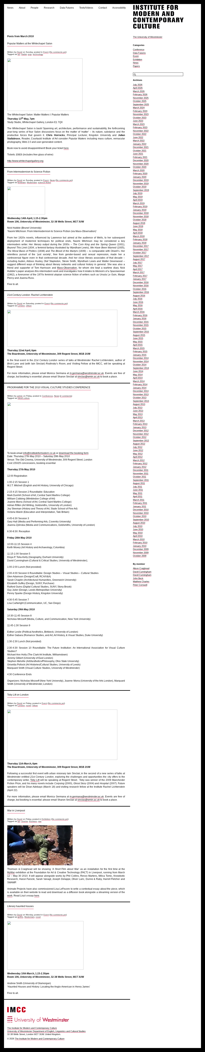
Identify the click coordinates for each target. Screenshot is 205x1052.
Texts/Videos (86, 7)
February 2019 (140, 206)
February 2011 (140, 503)
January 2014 (139, 388)
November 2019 (141, 183)
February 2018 (140, 239)
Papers (136, 66)
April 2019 (138, 200)
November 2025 (141, 98)
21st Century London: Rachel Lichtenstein (30, 295)
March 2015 (139, 348)
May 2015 (138, 341)
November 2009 (141, 552)
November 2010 (141, 513)
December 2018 (141, 213)
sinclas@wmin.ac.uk (88, 376)
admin (20, 396)
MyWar (11, 872)
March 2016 (139, 312)
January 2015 (139, 355)
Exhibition (46, 819)
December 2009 (141, 549)
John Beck (138, 578)
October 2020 (139, 167)
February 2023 (140, 127)
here (66, 148)
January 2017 (139, 279)
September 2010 (141, 519)
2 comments (65, 396)
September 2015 (141, 331)
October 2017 (139, 252)
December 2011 (140, 470)
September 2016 (141, 292)
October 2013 (139, 397)
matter (24, 54)
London (21, 306)
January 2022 (139, 144)
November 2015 (141, 325)
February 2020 (140, 173)
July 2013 (137, 407)
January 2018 (139, 243)
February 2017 (140, 276)
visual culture (24, 398)
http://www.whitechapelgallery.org (25, 161)
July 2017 (137, 262)
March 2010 (139, 539)
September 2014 (141, 368)
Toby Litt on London (18, 694)
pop (30, 54)
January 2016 (139, 318)
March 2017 (139, 272)
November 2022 (141, 131)
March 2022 (139, 140)
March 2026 (139, 91)
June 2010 (138, 529)
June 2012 (138, 450)
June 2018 (138, 226)
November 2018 (141, 216)
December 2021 (141, 147)
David (19, 52)
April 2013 (138, 417)
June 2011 (138, 490)
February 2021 (140, 157)
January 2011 (139, 506)
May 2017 (138, 266)
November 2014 (141, 361)
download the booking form (73, 453)
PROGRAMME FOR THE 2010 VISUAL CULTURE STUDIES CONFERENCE (49, 387)
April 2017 (138, 269)
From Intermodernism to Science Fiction (28, 171)
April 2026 (138, 88)
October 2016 (139, 289)
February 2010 (140, 542)
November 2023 (141, 114)
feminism (22, 182)
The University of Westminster (147, 37)
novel (28, 705)
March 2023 (139, 124)
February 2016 (140, 315)
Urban (29, 306)
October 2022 (139, 134)
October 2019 (139, 187)
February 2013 (140, 424)
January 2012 (139, 467)
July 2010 (137, 526)
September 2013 (141, 401)
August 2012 (139, 444)
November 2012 (141, 434)
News (10, 7)
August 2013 (139, 404)
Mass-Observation (67, 267)
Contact (102, 7)
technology (38, 54)
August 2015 (139, 335)
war (39, 821)
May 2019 (138, 197)
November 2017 (141, 249)
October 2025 (139, 101)
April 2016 (138, 309)
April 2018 (138, 233)
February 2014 (140, 384)
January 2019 (139, 210)
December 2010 (141, 509)
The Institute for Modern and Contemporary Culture (32, 1028)
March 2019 (139, 203)
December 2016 (141, 282)
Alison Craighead (141, 568)
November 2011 (140, 473)
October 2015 (139, 328)
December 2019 (141, 180)
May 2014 (138, 374)
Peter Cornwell (140, 585)
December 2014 (141, 358)
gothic (20, 917)
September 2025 (141, 104)
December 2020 (141, 160)
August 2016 (139, 295)
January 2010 (139, 546)
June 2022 (138, 137)
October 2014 (139, 364)
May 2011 (137, 493)
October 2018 (139, 219)
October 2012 (139, 437)
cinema (24, 821)
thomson (33, 821)
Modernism (32, 182)
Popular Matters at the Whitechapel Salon (29, 43)
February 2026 (140, 94)
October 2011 (139, 476)
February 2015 (140, 351)
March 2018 (139, 236)
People (34, 7)
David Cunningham (142, 572)
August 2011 (139, 483)
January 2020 (139, 177)
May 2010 (138, 533)
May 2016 (138, 305)
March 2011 (138, 500)
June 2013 (138, 411)
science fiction (44, 182)
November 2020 (141, 164)
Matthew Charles (141, 581)
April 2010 (138, 536)
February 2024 (140, 111)
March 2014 (139, 381)
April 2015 (138, 345)
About (22, 7)
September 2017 (141, 256)
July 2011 (137, 486)
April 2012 (138, 457)
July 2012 (137, 447)
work (9, 895)
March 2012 (139, 460)
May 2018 (138, 229)
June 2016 (138, 302)
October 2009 (139, 556)
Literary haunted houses (20, 906)
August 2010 (139, 523)
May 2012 (138, 454)
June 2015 (138, 338)
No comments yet (58, 52)
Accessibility (119, 7)
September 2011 (141, 480)
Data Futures (67, 7)
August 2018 (139, 223)
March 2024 (139, 107)
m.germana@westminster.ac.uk (87, 373)
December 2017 (141, 246)
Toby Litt (34, 780)
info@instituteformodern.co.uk (39, 453)
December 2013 (141, 391)
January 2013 (139, 427)
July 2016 (137, 299)
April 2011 (137, 496)
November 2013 (141, 394)
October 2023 (139, 117)
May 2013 (138, 414)
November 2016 (141, 285)
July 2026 (137, 84)
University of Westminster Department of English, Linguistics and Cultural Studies (46, 1031)
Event (46, 52)
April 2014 (138, 378)
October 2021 (139, 150)
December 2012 (141, 430)
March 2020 (139, 170)
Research (49, 7)
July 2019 (137, 193)
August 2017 (139, 259)
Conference (47, 396)
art (19, 54)
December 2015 (141, 322)
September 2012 (141, 440)
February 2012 (140, 463)
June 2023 (138, 121)
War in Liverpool (16, 810)
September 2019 (141, 190)
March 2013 (139, 421)
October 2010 (139, 516)
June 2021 (138, 154)
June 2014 (138, 371)
